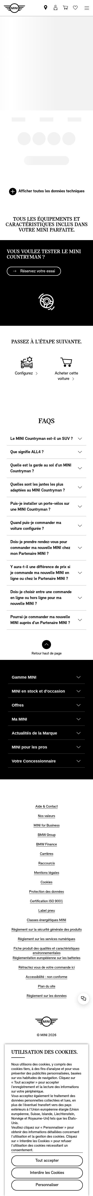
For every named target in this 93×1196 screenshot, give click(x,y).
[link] (46, 8)
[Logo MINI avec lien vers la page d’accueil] (46, 1021)
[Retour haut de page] (46, 644)
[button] (55, 8)
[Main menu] (86, 8)
